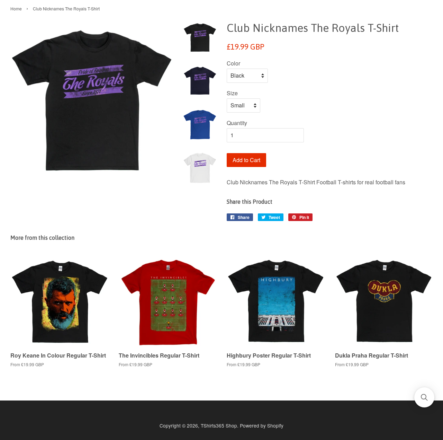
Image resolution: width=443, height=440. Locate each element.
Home (16, 8)
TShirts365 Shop (219, 425)
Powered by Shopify (261, 425)
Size (232, 93)
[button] (424, 397)
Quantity (237, 123)
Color (233, 63)
